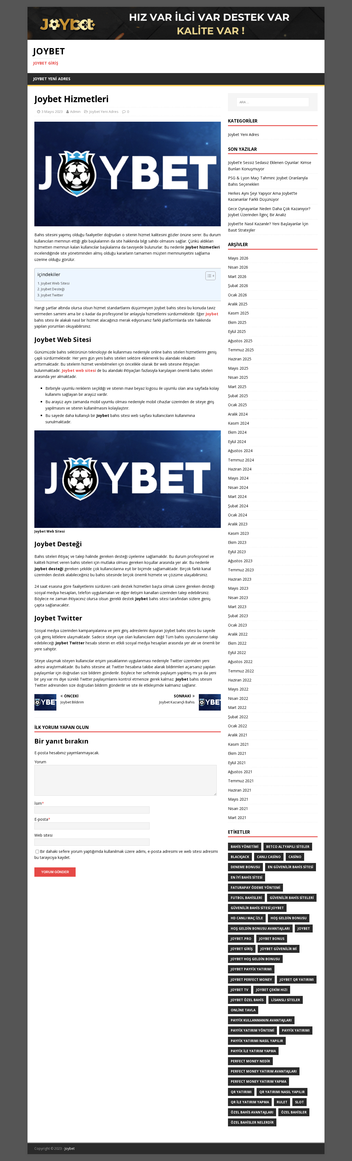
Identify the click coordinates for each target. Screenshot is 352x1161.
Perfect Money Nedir (250, 1061)
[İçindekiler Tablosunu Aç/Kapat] (212, 275)
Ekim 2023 (237, 542)
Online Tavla (243, 1010)
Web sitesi (43, 835)
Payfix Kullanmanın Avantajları (261, 1020)
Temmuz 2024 (241, 460)
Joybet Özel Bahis (247, 1000)
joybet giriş (242, 948)
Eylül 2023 (237, 551)
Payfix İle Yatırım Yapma (253, 1051)
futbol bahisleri (246, 897)
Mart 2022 (237, 707)
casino (294, 856)
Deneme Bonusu (245, 867)
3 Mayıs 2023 (52, 111)
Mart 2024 (237, 496)
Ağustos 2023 (240, 560)
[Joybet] (176, 36)
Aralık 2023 (238, 524)
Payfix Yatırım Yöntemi (252, 1030)
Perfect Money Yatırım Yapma (258, 1081)
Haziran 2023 (239, 579)
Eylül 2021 (237, 762)
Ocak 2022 (237, 725)
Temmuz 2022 (241, 670)
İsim (38, 803)
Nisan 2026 (238, 267)
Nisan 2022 (238, 698)
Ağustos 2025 (240, 340)
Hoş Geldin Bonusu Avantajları (260, 928)
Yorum (40, 761)
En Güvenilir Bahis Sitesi (290, 867)
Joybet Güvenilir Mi (278, 948)
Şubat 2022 (238, 716)
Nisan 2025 (238, 377)
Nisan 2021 (238, 808)
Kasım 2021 (238, 744)
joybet (304, 928)
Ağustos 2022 (240, 661)
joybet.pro (241, 938)
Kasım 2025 (238, 313)
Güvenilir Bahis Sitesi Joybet (257, 908)
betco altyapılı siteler (287, 846)
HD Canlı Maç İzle (247, 918)
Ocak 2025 (237, 404)
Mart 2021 (237, 817)
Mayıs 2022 (238, 689)
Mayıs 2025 (238, 368)
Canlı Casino (269, 856)
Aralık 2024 (238, 414)
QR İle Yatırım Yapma (250, 1102)
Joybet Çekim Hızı (271, 989)
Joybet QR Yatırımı (297, 979)
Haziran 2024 (239, 469)
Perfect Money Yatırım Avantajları (264, 1071)
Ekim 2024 (237, 432)
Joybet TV (239, 989)
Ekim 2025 (237, 322)
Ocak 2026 (237, 294)
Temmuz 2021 (241, 780)
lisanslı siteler (285, 1000)
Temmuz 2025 (241, 349)
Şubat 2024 (238, 505)
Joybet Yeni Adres (51, 78)
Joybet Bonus (271, 938)
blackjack (240, 856)
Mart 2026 (237, 276)
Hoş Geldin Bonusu (289, 918)
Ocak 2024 (237, 514)
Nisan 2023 (238, 597)
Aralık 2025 (238, 304)
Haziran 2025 (239, 358)
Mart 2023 (237, 606)
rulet (282, 1102)
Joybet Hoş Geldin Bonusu (255, 959)
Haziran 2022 (239, 680)
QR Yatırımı (241, 1092)
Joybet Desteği (53, 289)
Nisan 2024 (238, 487)
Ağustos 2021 (240, 771)
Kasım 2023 (238, 533)
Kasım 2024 (238, 423)
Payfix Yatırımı (296, 1030)
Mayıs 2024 (238, 478)
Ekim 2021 (237, 753)
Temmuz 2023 (241, 569)
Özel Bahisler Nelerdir (252, 1122)
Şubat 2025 (238, 395)
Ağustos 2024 (240, 450)
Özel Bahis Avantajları (252, 1112)
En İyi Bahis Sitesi (246, 877)
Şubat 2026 (238, 285)
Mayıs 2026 (238, 258)
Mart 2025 (237, 386)
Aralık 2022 (238, 634)
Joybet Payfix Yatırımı (251, 969)
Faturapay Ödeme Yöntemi (255, 887)
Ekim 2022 (237, 643)
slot (299, 1102)
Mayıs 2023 (238, 588)
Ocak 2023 (237, 625)
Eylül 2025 (237, 331)
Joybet (70, 1148)
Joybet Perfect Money (251, 979)
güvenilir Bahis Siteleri (292, 897)
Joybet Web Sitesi (55, 283)
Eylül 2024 (237, 441)
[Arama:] (272, 102)
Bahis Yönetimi (244, 846)
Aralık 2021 (238, 734)
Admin (75, 111)
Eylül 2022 (237, 652)
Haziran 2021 (239, 790)
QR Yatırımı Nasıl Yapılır (282, 1092)
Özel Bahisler (294, 1112)
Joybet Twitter (52, 295)
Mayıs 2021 (238, 799)
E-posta (41, 819)
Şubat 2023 (238, 615)
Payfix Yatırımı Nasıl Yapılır (257, 1041)
